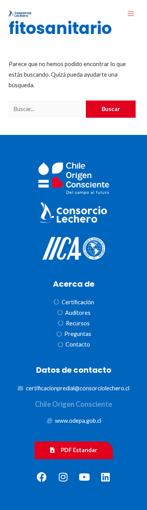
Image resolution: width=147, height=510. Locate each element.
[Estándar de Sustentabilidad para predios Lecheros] (19, 14)
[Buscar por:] (47, 109)
